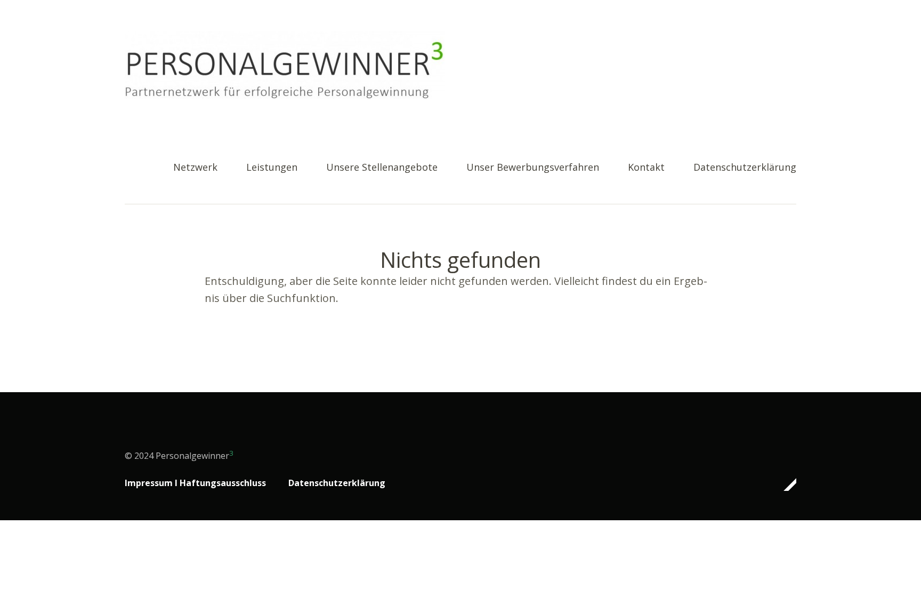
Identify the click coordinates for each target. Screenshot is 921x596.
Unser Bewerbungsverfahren (532, 167)
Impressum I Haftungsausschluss (195, 483)
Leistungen (271, 167)
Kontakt (646, 167)
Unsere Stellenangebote (382, 167)
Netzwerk (195, 167)
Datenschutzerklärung (744, 167)
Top (785, 484)
